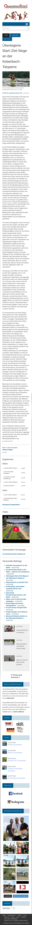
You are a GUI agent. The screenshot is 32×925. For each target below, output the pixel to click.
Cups (24, 915)
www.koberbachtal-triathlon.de (13, 554)
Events (19, 915)
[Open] (16, 828)
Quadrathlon (11, 915)
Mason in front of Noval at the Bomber (21, 662)
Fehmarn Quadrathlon (15, 753)
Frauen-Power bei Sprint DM (16, 607)
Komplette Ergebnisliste (11, 505)
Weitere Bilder (7, 450)
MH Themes (26, 923)
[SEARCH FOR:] (16, 28)
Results (6, 917)
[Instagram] (26, 839)
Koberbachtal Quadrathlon (16, 778)
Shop (17, 917)
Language (15, 35)
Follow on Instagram (21, 896)
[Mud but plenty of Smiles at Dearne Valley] (9, 644)
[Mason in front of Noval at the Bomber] (9, 660)
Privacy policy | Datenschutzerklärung (16, 920)
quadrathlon (16, 817)
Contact (23, 917)
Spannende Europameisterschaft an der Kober (16, 595)
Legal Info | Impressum (10, 919)
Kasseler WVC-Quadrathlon (17, 760)
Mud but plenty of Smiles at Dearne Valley (21, 646)
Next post (14, 677)
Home (4, 915)
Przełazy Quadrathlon (15, 745)
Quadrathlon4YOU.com (15, 93)
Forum (13, 917)
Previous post (17, 675)
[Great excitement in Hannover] (9, 630)
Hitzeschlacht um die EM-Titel (17, 582)
